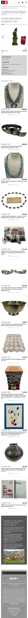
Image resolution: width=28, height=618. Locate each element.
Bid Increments (5, 72)
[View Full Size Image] (25, 49)
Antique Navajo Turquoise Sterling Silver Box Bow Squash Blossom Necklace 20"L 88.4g (14, 112)
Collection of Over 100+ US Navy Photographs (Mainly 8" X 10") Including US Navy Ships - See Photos (13, 253)
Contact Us (10, 583)
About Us (5, 583)
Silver (14, 537)
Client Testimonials (14, 585)
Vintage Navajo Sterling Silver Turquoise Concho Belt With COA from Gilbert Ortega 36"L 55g (13, 217)
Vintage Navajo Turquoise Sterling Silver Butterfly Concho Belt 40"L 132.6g (11, 147)
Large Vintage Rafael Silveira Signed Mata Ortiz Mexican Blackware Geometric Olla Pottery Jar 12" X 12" (13, 470)
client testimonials (7, 532)
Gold (12, 537)
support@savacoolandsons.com (10, 548)
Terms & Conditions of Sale (8, 71)
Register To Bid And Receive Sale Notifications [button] (14, 573)
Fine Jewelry (18, 537)
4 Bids (2, 52)
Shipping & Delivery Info (7, 73)
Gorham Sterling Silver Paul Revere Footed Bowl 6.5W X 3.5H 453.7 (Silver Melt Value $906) (13, 324)
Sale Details (5, 69)
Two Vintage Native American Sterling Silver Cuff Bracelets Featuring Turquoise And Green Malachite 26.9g (13, 289)
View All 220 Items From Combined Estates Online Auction (13, 7)
